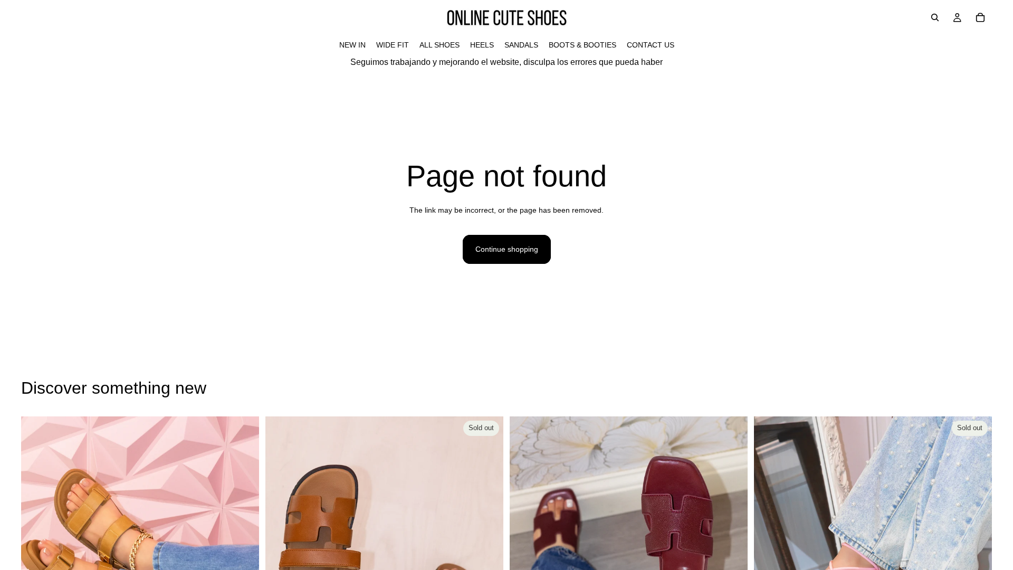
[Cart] (980, 17)
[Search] (935, 17)
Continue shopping (506, 249)
